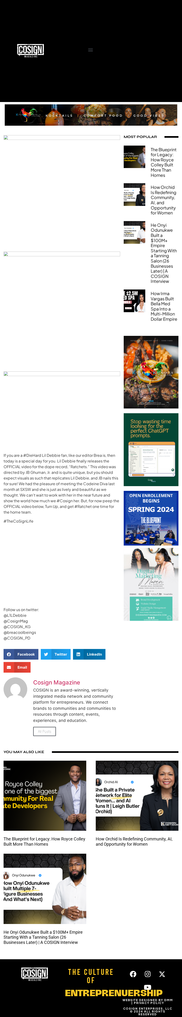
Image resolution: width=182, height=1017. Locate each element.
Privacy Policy (149, 1003)
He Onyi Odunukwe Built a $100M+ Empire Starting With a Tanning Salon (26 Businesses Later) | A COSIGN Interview (164, 253)
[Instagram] (147, 974)
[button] (90, 49)
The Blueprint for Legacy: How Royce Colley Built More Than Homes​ (164, 162)
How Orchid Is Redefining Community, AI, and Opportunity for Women (163, 199)
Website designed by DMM (148, 1000)
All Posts (44, 731)
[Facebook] (133, 974)
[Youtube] (147, 987)
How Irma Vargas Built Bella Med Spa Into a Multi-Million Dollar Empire (164, 306)
